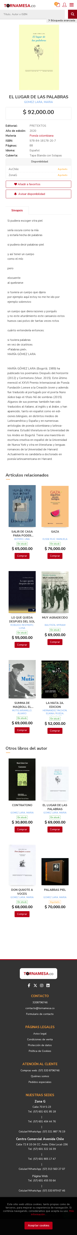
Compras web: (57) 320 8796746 (40, 1070)
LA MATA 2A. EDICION (55, 705)
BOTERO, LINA (22, 539)
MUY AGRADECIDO (55, 617)
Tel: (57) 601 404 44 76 (42, 1121)
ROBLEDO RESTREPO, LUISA (22, 627)
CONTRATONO (22, 805)
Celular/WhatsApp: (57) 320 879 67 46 (42, 1190)
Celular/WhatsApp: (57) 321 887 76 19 (42, 1131)
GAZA (55, 532)
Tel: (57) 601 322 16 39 (42, 1149)
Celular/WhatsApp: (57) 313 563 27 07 (42, 1169)
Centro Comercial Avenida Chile (40, 1139)
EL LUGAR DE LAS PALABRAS (55, 807)
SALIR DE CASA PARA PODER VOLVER (22, 533)
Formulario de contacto (40, 1014)
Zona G (40, 1101)
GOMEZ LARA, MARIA (38, 102)
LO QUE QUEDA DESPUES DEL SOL (22, 619)
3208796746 (40, 1002)
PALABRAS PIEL (55, 890)
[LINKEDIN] (48, 985)
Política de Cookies (40, 1051)
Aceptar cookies (38, 1225)
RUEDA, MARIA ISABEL (55, 715)
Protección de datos (40, 1045)
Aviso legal (40, 1033)
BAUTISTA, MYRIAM (55, 625)
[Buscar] (72, 14)
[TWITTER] (35, 985)
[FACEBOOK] (29, 985)
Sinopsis (17, 210)
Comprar (22, 556)
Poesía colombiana (41, 136)
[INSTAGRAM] (41, 985)
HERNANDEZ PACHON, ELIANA (55, 712)
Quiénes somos (40, 1076)
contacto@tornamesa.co (40, 1008)
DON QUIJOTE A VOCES (22, 891)
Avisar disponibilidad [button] (31, 194)
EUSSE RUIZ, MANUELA (55, 539)
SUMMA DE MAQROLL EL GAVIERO (22, 705)
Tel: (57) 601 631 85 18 (42, 1111)
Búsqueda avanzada (62, 20)
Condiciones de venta (40, 1039)
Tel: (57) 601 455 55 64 (42, 1180)
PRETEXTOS (38, 126)
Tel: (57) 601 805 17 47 (42, 1159)
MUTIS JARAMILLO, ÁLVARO (22, 712)
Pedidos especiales (40, 1082)
